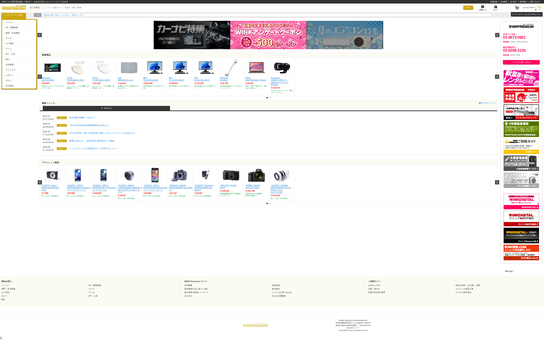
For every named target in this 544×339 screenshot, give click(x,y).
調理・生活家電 (13, 33)
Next (497, 77)
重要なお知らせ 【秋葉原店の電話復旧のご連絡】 (92, 141)
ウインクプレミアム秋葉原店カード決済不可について (93, 148)
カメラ (9, 38)
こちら (538, 14)
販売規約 (523, 2)
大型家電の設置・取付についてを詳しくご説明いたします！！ (64, 15)
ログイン (515, 14)
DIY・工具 (10, 54)
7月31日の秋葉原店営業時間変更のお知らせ (89, 125)
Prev (40, 77)
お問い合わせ (535, 2)
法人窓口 (513, 2)
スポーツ (10, 75)
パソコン (10, 22)
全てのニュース (488, 103)
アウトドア (11, 70)
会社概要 (503, 2)
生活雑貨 (10, 65)
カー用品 (10, 43)
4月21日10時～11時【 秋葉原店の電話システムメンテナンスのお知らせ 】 (103, 133)
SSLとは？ (509, 271)
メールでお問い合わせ (521, 62)
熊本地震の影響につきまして (82, 118)
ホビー (9, 80)
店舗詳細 (493, 2)
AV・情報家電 (12, 28)
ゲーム (9, 49)
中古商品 (10, 86)
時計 (8, 59)
